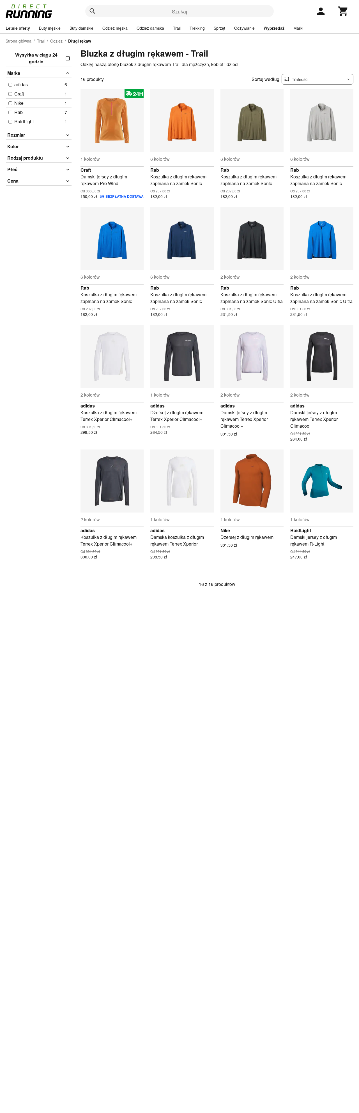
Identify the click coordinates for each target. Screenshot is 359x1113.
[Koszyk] (343, 11)
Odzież (56, 41)
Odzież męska (115, 28)
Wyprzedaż (274, 28)
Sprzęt (219, 28)
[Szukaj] (92, 11)
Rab (154, 170)
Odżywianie (244, 28)
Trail (177, 28)
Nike (225, 530)
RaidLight (300, 530)
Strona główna (18, 41)
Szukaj (179, 11)
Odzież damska (150, 28)
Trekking (197, 28)
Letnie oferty (18, 28)
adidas (87, 405)
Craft (85, 170)
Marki (298, 28)
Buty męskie (50, 28)
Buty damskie (81, 28)
